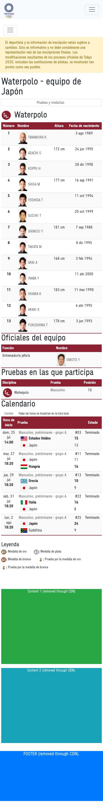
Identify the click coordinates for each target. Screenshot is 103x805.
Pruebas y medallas (50, 102)
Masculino (57, 390)
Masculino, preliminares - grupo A (42, 432)
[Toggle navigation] (92, 9)
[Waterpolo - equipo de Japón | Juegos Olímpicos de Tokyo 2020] (9, 9)
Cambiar (9, 413)
